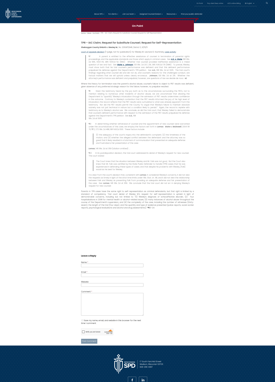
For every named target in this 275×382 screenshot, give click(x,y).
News (89, 33)
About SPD (98, 14)
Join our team (128, 14)
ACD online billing (234, 3)
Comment (86, 291)
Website (85, 282)
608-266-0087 (146, 367)
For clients (112, 14)
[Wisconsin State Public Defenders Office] (13, 19)
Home (83, 33)
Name (84, 262)
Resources (171, 14)
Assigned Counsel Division (150, 14)
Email (84, 272)
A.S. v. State (176, 59)
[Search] (267, 3)
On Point (199, 3)
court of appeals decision (92, 52)
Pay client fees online (215, 3)
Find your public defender (191, 14)
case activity (170, 52)
